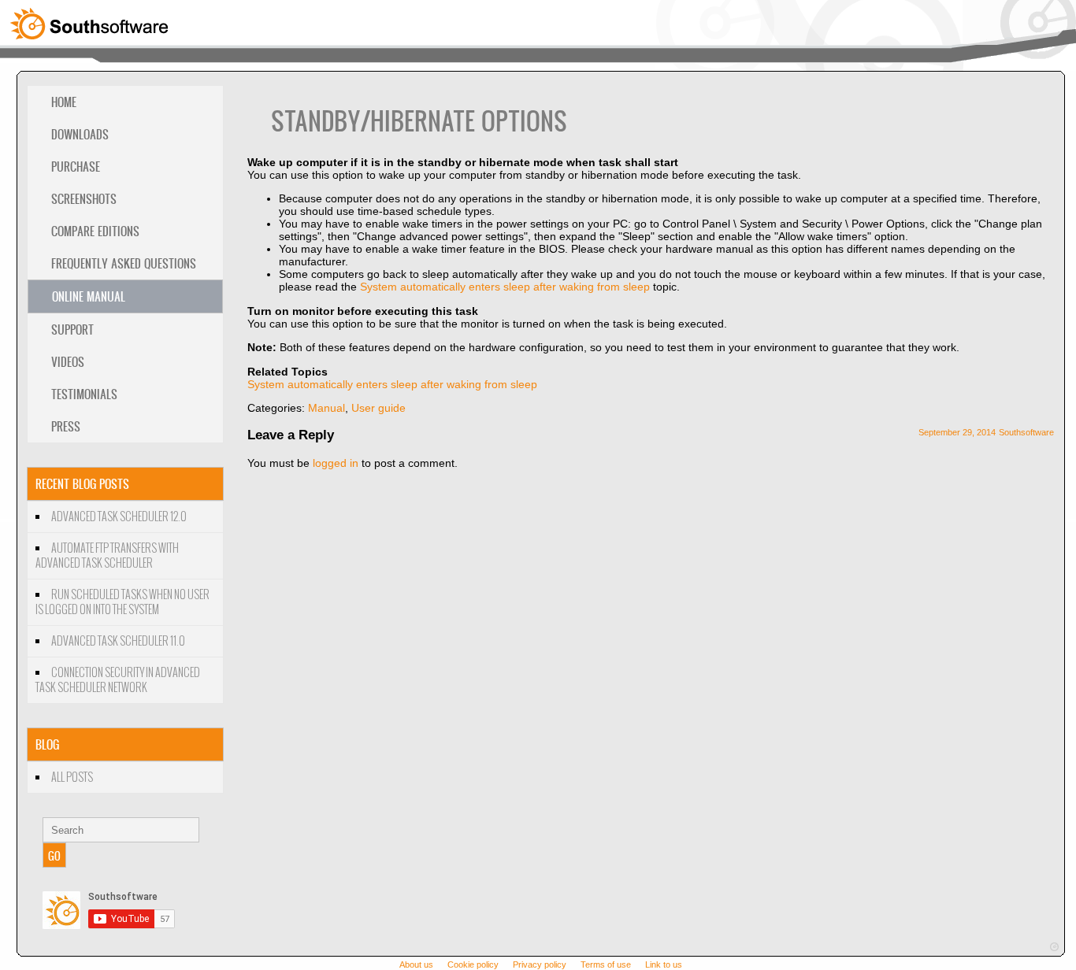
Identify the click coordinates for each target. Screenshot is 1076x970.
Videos (67, 362)
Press (65, 426)
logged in (335, 463)
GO (54, 855)
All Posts (72, 777)
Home (63, 102)
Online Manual (88, 296)
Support (72, 329)
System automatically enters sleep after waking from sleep (505, 286)
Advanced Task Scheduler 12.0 (119, 516)
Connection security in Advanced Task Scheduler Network (117, 680)
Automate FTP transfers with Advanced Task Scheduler (107, 556)
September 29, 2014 (957, 432)
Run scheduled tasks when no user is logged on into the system (122, 602)
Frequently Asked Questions (123, 263)
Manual (326, 408)
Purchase (75, 166)
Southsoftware (1026, 432)
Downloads (80, 134)
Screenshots (84, 199)
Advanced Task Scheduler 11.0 (118, 641)
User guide (378, 408)
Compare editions (95, 231)
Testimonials (84, 394)
